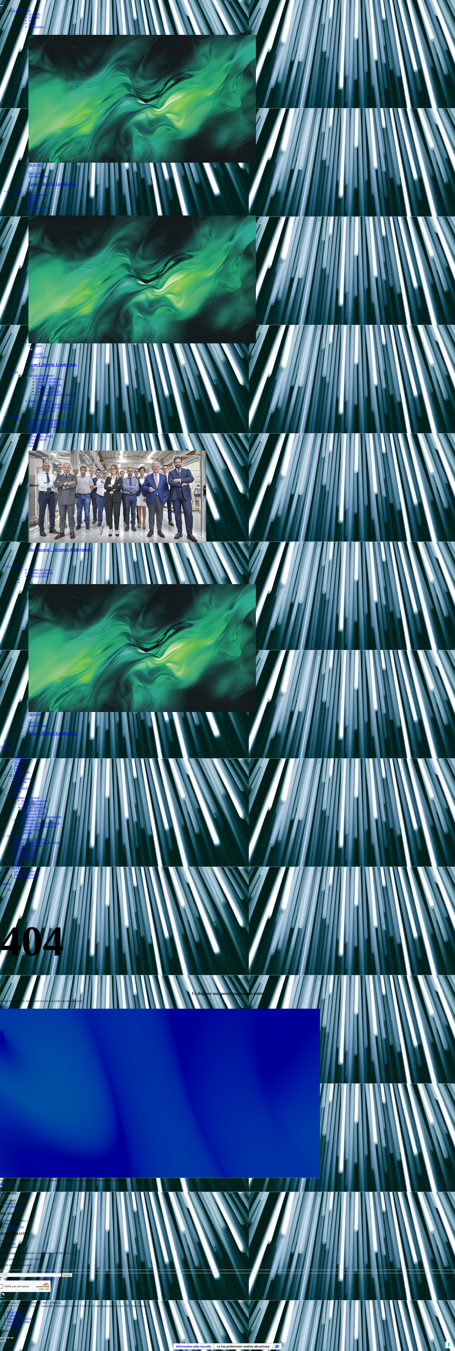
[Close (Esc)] (1, 1337)
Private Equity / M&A (40, 436)
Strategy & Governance (49, 378)
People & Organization (48, 384)
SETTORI (13, 416)
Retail (31, 442)
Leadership (34, 197)
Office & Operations (47, 381)
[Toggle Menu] (1, 5)
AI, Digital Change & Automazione (56, 394)
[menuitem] (9, 740)
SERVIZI (12, 372)
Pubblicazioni (36, 26)
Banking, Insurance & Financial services (51, 423)
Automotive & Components (44, 420)
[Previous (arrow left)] (1, 1341)
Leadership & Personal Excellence (55, 404)
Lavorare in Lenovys (40, 569)
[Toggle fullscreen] (8, 1337)
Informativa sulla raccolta (193, 1346)
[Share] (5, 1337)
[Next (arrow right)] (5, 1341)
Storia (31, 204)
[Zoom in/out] (12, 1337)
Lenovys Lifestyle (38, 576)
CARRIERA (14, 566)
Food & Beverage (38, 432)
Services (33, 445)
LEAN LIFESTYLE (19, 10)
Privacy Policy (47, 1278)
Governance (14, 1324)
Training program (45, 410)
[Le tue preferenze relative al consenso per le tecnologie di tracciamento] (448, 1344)
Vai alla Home (8, 1006)
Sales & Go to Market (48, 391)
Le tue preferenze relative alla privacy (243, 1346)
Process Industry (37, 439)
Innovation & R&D (46, 388)
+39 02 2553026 (14, 1226)
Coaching (41, 413)
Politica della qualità (18, 1321)
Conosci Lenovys (38, 194)
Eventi (32, 23)
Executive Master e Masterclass (53, 407)
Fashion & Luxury (38, 429)
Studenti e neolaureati (40, 572)
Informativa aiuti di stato (20, 1318)
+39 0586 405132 (15, 1206)
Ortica (16, 1330)
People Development (40, 400)
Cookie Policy (15, 1315)
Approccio (34, 13)
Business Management (41, 375)
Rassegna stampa (38, 207)
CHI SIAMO (14, 191)
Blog (31, 20)
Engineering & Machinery (43, 426)
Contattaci (5, 746)
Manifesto (34, 17)
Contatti (32, 201)
